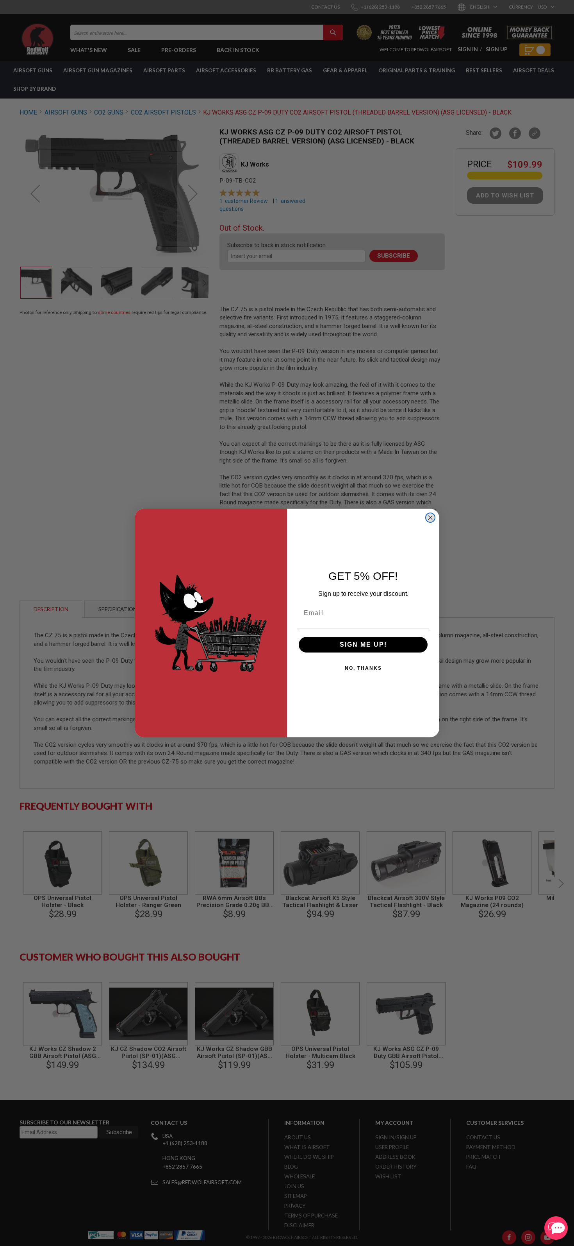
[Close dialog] (430, 518)
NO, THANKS (363, 668)
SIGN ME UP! (363, 644)
